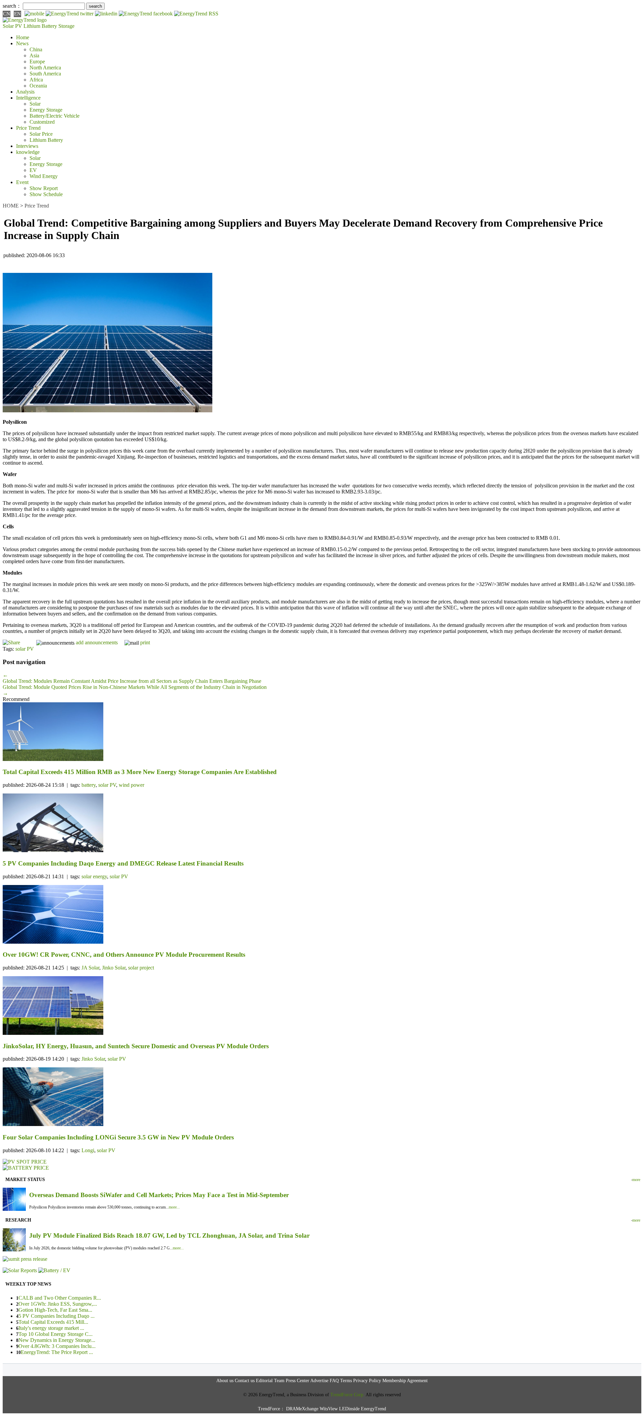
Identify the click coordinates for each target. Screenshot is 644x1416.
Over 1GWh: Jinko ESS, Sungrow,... (57, 1304)
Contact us (245, 1380)
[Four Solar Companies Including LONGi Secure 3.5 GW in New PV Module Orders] (322, 1097)
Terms (346, 1380)
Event (22, 182)
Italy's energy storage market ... (51, 1328)
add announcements (97, 642)
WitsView (329, 1408)
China (36, 49)
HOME (11, 206)
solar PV (24, 649)
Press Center (297, 1380)
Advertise (319, 1380)
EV (33, 170)
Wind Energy (44, 176)
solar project (141, 967)
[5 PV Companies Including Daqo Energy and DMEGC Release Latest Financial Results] (322, 823)
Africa (36, 79)
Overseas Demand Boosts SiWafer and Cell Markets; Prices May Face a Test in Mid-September (159, 1194)
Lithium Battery (40, 26)
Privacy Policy (367, 1380)
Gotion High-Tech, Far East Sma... (55, 1310)
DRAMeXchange (302, 1408)
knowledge (28, 152)
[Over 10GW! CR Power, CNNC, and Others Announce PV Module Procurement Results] (322, 915)
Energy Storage (46, 110)
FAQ (334, 1380)
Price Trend (28, 128)
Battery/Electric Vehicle (54, 116)
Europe (37, 61)
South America (45, 73)
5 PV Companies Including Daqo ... (56, 1316)
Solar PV (12, 26)
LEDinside (349, 1408)
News (22, 43)
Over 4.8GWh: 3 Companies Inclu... (57, 1346)
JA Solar (90, 967)
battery (89, 785)
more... (174, 1207)
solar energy (94, 876)
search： (12, 6)
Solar (35, 104)
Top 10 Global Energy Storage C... (55, 1334)
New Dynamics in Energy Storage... (56, 1340)
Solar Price (41, 134)
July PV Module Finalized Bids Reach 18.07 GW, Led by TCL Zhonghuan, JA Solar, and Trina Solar (169, 1235)
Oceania (38, 85)
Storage (66, 26)
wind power (131, 785)
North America (45, 67)
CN (6, 13)
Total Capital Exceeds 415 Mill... (53, 1322)
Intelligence (28, 98)
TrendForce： (271, 1408)
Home (22, 37)
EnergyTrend (373, 1408)
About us (224, 1380)
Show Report (44, 188)
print (145, 642)
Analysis (25, 92)
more (636, 1179)
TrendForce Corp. (347, 1394)
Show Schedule (46, 194)
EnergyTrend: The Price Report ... (57, 1352)
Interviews (27, 146)
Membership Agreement (405, 1380)
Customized (42, 122)
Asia (34, 55)
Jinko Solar (113, 967)
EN (17, 13)
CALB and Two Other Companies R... (59, 1298)
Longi (88, 1150)
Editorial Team (270, 1380)
